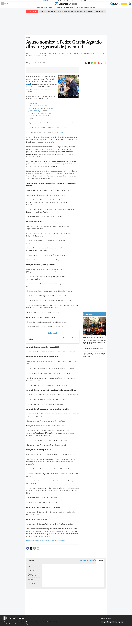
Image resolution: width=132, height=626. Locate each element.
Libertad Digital (52, 618)
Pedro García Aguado (60, 540)
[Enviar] (92, 63)
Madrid (46, 7)
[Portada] (66, 3)
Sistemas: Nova (36, 624)
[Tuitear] (89, 63)
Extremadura (80, 7)
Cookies (36, 622)
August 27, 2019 (59, 132)
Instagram (107, 622)
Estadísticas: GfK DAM (18, 624)
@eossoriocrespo (35, 111)
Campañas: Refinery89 (8, 624)
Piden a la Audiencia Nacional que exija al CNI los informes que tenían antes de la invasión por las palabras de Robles (94, 342)
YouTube (110, 622)
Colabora (124, 4)
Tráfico (30, 566)
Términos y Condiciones (26, 622)
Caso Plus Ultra (63, 0)
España (28, 37)
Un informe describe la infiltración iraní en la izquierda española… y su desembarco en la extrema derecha (93, 348)
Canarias (51, 7)
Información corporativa (10, 622)
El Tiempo (31, 570)
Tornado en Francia (77, 0)
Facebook (102, 622)
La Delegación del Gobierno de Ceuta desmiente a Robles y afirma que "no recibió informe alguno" (71, 11)
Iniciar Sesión (130, 3)
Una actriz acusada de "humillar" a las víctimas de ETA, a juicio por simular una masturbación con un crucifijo (94, 355)
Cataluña (86, 7)
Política (92, 7)
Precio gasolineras (32, 575)
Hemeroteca (32, 583)
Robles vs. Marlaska (55, 0)
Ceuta (50, 0)
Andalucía (40, 7)
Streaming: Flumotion (27, 624)
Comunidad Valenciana (69, 7)
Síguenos (103, 63)
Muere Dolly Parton (85, 0)
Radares (30, 579)
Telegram (119, 622)
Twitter (105, 622)
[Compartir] (86, 63)
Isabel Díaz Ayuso (45, 540)
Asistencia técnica (46, 622)
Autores (55, 622)
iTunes (122, 622)
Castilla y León (58, 7)
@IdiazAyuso (51, 108)
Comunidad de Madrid (35, 540)
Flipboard (116, 622)
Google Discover (113, 622)
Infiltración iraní (70, 0)
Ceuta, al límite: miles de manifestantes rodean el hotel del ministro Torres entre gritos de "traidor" (94, 336)
